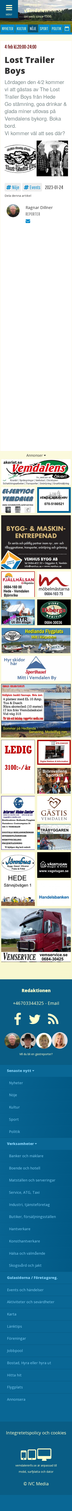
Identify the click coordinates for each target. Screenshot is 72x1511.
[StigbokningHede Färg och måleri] (18, 612)
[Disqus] (36, 283)
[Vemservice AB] (36, 935)
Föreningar (16, 1338)
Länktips (14, 1326)
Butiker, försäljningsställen (32, 1216)
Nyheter (7, 28)
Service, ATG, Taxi (24, 1192)
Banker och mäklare (26, 1155)
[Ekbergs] (54, 612)
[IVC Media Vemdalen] (54, 753)
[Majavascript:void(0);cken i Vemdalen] (18, 767)
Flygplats (15, 1387)
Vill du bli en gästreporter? (36, 1054)
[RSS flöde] (53, 1022)
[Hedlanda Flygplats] (36, 640)
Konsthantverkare (24, 1241)
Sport (44, 28)
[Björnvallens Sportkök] (54, 781)
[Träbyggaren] (54, 837)
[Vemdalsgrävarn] (54, 500)
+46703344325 (28, 1003)
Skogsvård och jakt (25, 1265)
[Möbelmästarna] (54, 584)
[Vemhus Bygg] (36, 542)
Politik (56, 28)
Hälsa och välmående (27, 1253)
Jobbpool (15, 1350)
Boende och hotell (24, 1168)
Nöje (33, 28)
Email (53, 1003)
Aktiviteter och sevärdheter (30, 1301)
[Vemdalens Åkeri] (36, 472)
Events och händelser (25, 1289)
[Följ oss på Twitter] (35, 1022)
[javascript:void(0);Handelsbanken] (54, 893)
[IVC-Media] (18, 823)
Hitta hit (14, 1375)
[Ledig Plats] (18, 879)
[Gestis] (54, 809)
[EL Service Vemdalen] (18, 500)
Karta (11, 1314)
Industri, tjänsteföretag (29, 1204)
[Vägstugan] (54, 865)
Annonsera (16, 1399)
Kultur (21, 28)
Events (34, 187)
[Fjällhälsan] (18, 584)
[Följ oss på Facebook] (17, 1022)
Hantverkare (19, 1228)
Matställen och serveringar (32, 1180)
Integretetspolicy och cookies (36, 1433)
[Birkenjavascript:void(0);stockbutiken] (36, 668)
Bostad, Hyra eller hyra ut (29, 1362)
